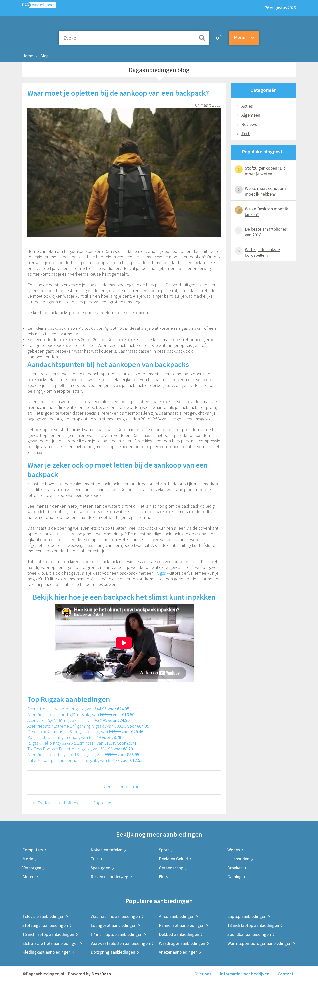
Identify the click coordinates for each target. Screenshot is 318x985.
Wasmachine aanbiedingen (115, 916)
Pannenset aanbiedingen (181, 925)
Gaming (234, 876)
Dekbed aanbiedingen (179, 934)
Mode (27, 859)
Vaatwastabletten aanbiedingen (120, 943)
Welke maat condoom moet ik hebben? (265, 191)
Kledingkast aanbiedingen (46, 952)
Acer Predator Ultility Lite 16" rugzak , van (83, 754)
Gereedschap (171, 868)
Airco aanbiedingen (176, 916)
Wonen (233, 850)
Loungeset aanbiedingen (113, 925)
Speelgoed (100, 868)
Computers (32, 850)
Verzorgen (31, 868)
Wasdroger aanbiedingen (182, 943)
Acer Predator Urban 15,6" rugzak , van (80, 714)
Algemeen (250, 115)
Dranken (235, 868)
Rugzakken (103, 802)
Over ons (202, 974)
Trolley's (45, 802)
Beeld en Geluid (173, 859)
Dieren (28, 876)
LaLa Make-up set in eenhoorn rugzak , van (84, 760)
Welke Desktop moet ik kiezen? (266, 211)
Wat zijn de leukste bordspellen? (262, 252)
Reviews (249, 124)
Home (27, 55)
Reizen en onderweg (109, 876)
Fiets (163, 876)
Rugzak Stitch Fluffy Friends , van (74, 737)
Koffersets (73, 802)
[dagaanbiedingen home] (39, 6)
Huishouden (238, 859)
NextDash (101, 974)
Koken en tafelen (106, 850)
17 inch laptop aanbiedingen (116, 934)
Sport (164, 850)
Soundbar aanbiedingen (249, 934)
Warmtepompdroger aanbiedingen (259, 943)
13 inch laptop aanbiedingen (253, 925)
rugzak (162, 573)
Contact (286, 974)
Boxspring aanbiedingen (113, 952)
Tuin (95, 859)
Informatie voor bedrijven (244, 974)
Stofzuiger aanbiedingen (45, 925)
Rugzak (52, 699)
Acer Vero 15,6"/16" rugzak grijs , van (78, 720)
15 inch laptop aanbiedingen (48, 934)
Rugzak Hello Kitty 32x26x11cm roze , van (82, 743)
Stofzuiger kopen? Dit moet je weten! (265, 171)
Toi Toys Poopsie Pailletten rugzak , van (80, 749)
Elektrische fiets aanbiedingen (50, 943)
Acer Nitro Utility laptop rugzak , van (78, 709)
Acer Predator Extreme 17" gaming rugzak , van (88, 726)
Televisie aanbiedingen (43, 916)
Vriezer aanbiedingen (178, 952)
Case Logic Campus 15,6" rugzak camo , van (85, 731)
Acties (247, 106)
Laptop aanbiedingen (246, 916)
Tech (245, 133)
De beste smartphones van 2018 (266, 232)
